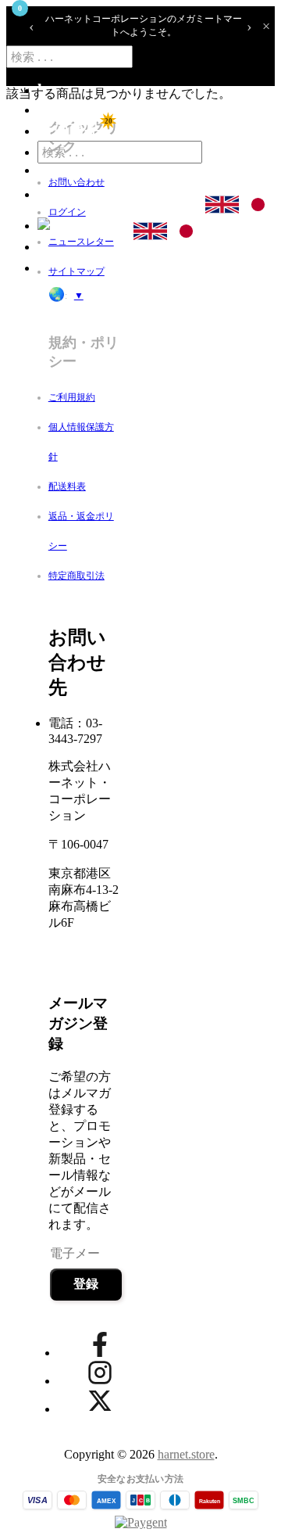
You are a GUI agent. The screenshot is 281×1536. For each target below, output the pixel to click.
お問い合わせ (76, 182)
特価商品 (68, 129)
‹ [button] (31, 26)
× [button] (266, 26)
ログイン (67, 211)
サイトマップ (76, 271)
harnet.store (186, 1454)
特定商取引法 (76, 575)
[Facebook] (99, 1344)
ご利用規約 (71, 397)
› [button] (249, 26)
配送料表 (67, 486)
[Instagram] (99, 1372)
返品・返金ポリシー (81, 531)
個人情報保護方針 (81, 442)
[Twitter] (99, 1400)
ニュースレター (81, 241)
